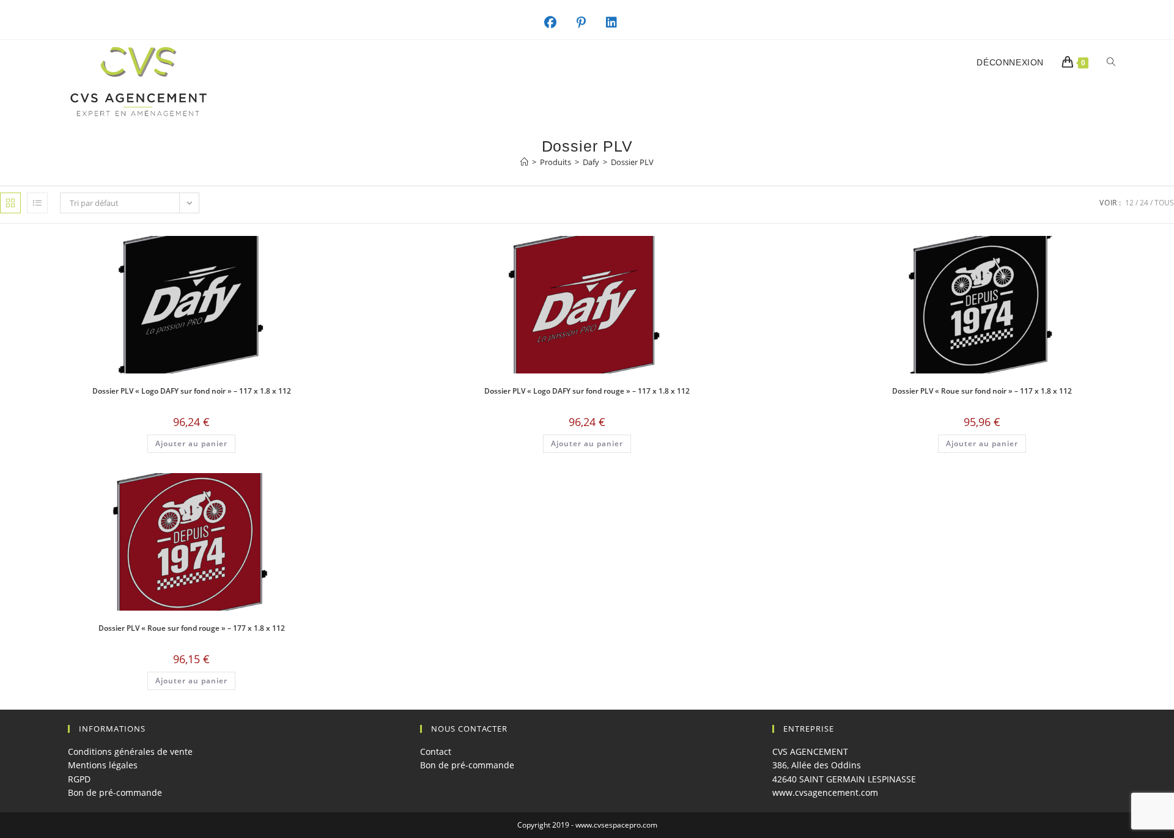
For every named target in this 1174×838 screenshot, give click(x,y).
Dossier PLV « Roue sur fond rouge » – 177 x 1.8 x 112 (191, 628)
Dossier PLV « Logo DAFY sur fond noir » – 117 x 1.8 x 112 (191, 391)
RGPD (79, 779)
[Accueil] (524, 161)
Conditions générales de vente (130, 751)
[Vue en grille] (10, 203)
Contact (435, 751)
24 (1144, 202)
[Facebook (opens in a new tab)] (557, 22)
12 (1129, 202)
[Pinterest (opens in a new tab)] (587, 22)
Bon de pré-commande (115, 792)
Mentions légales (103, 765)
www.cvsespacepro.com (616, 825)
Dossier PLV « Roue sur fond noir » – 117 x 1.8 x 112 (982, 391)
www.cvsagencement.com (825, 792)
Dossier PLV (632, 161)
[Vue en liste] (37, 203)
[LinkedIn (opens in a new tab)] (617, 22)
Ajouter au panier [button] (191, 443)
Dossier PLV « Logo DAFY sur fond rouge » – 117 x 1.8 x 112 (587, 391)
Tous (1164, 202)
